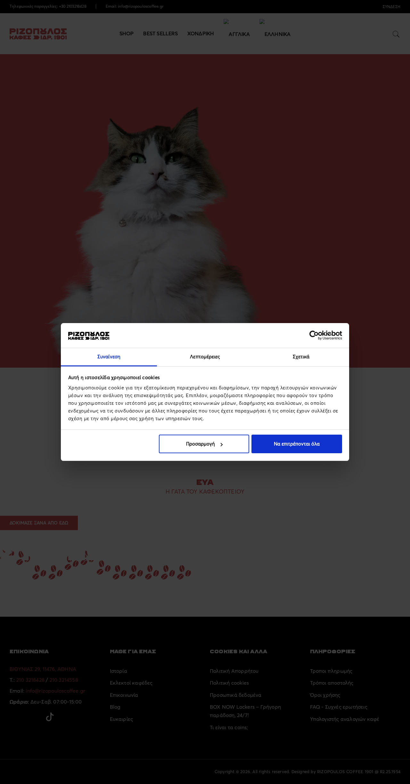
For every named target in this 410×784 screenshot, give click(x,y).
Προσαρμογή (200, 444)
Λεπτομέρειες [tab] (205, 357)
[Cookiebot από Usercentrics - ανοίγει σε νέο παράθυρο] (314, 335)
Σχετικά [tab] (301, 357)
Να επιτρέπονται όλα (297, 444)
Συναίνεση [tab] (108, 357)
